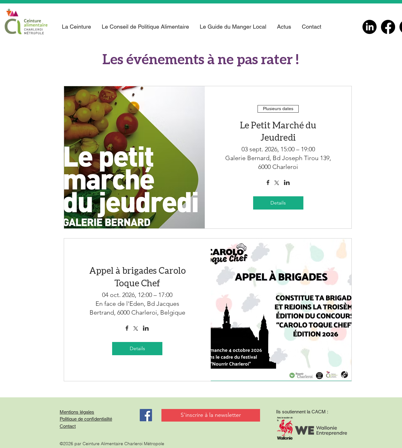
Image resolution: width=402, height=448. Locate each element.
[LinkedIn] (369, 27)
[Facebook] (388, 27)
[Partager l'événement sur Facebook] (268, 183)
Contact (68, 426)
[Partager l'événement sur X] (277, 183)
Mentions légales (77, 412)
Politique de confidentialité (86, 419)
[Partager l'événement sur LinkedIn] (287, 183)
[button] (76, 27)
